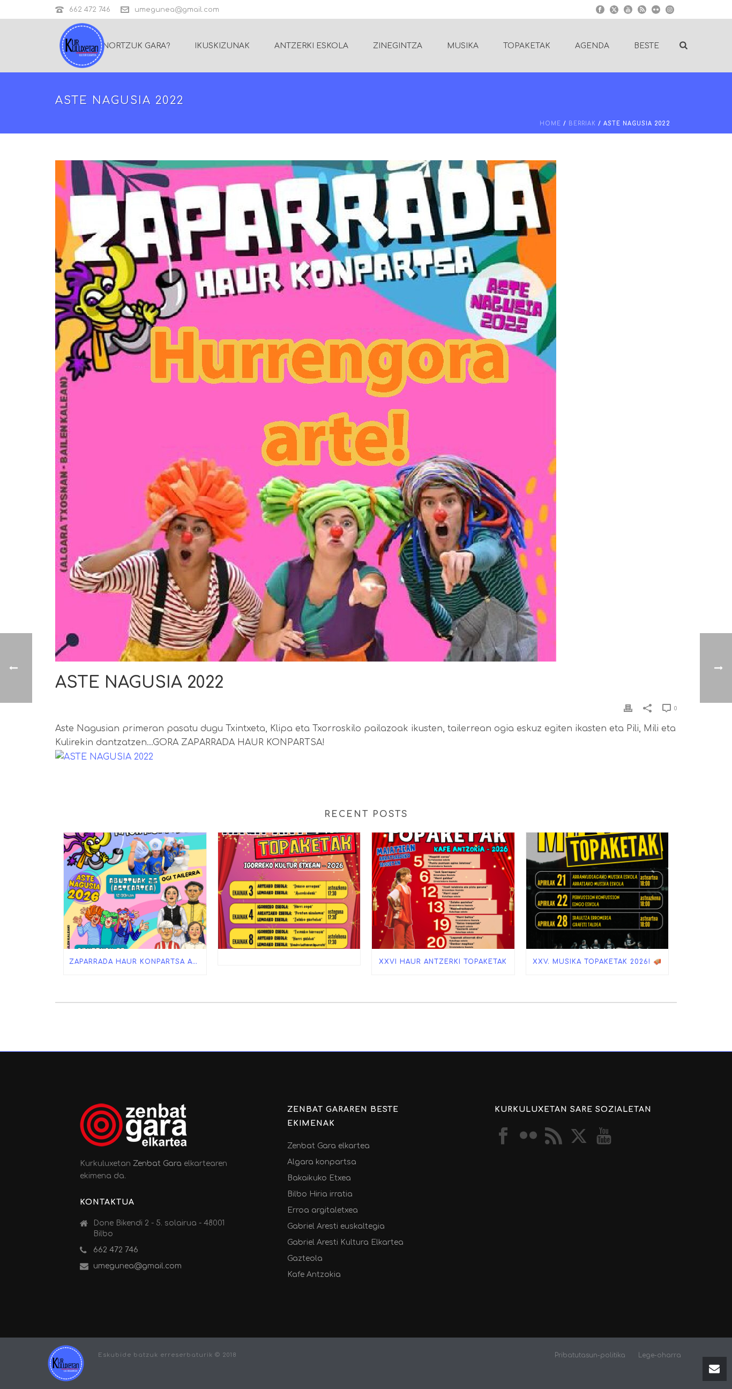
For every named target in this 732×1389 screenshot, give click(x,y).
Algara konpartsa (321, 1162)
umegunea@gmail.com (177, 9)
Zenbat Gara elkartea (328, 1146)
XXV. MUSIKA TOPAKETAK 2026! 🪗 (597, 961)
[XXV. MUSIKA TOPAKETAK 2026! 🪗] (597, 890)
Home (550, 124)
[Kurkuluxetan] (65, 1363)
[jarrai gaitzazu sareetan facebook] (503, 1136)
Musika (463, 46)
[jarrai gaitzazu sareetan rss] (553, 1136)
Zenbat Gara (157, 1164)
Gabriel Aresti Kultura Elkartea (345, 1242)
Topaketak (526, 46)
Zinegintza (397, 46)
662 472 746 (89, 9)
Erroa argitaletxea (322, 1210)
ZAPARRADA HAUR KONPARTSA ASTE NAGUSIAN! (137, 961)
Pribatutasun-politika (590, 1355)
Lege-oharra (659, 1355)
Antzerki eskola (311, 46)
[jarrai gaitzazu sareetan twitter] (578, 1136)
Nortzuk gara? (136, 46)
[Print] (628, 708)
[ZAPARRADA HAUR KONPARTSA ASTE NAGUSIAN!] (135, 890)
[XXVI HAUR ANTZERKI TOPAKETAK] (443, 890)
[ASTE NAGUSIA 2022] (366, 411)
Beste (646, 46)
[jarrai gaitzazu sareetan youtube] (604, 1136)
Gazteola (305, 1258)
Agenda (592, 46)
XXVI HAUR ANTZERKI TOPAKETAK (443, 961)
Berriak (582, 124)
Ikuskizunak (222, 46)
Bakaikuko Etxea (319, 1178)
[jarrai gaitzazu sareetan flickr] (528, 1136)
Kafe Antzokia (314, 1275)
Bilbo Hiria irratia (320, 1194)
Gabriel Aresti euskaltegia (336, 1226)
